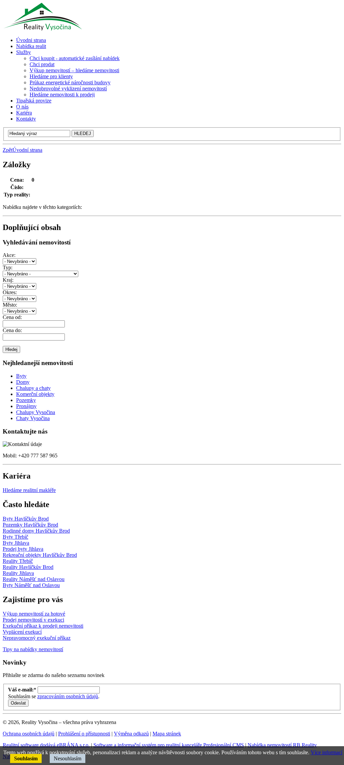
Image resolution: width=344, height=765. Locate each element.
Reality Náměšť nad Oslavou (33, 579)
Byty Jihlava (16, 543)
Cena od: (12, 317)
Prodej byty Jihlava (23, 549)
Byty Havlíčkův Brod (26, 519)
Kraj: (8, 280)
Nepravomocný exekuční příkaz (37, 638)
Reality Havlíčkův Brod (28, 567)
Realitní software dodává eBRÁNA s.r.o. (46, 745)
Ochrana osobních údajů (28, 733)
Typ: (7, 267)
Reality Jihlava (18, 573)
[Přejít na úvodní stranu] (42, 29)
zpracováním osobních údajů (67, 696)
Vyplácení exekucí (22, 632)
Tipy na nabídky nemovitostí (33, 649)
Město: (10, 305)
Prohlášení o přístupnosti (84, 733)
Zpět (7, 150)
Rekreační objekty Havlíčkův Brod (40, 555)
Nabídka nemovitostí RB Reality (282, 745)
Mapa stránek (167, 733)
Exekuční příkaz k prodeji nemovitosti (43, 626)
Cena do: (12, 330)
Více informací (326, 752)
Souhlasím (26, 758)
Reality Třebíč (18, 561)
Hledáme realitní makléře (29, 490)
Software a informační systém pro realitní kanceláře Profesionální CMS (168, 745)
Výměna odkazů (131, 733)
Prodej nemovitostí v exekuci (33, 620)
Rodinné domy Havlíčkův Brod (36, 531)
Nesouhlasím (67, 758)
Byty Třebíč (15, 537)
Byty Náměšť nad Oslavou (31, 585)
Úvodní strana (27, 150)
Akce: (9, 255)
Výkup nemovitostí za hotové (34, 614)
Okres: (10, 292)
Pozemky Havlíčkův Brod (30, 525)
